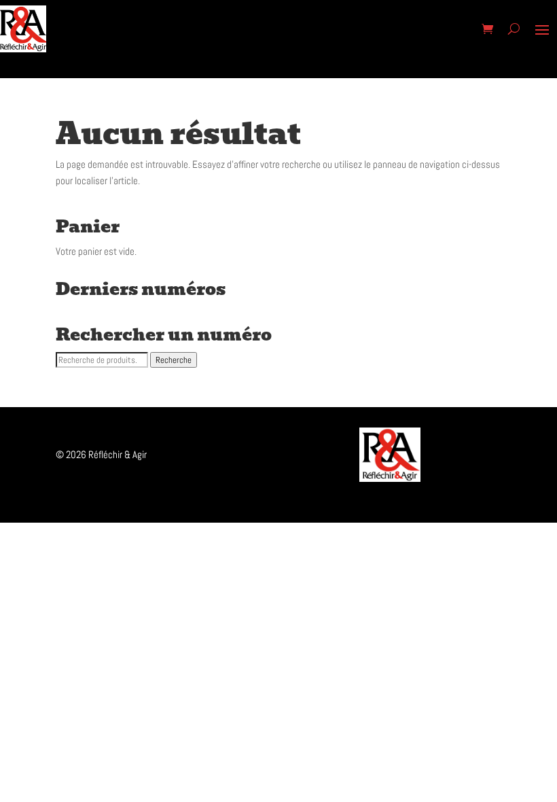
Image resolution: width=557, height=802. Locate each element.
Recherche (174, 360)
